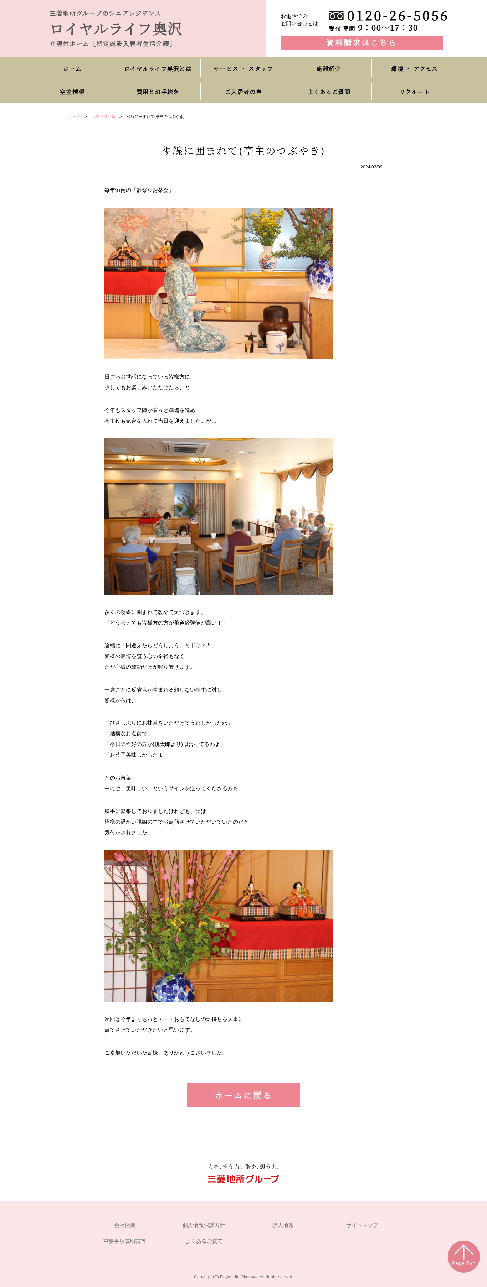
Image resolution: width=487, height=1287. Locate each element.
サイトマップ (362, 1225)
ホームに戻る (243, 1095)
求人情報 (283, 1225)
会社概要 (124, 1225)
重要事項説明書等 (124, 1241)
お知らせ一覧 (104, 116)
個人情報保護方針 (204, 1225)
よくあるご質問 (204, 1241)
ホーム (75, 116)
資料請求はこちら (362, 42)
